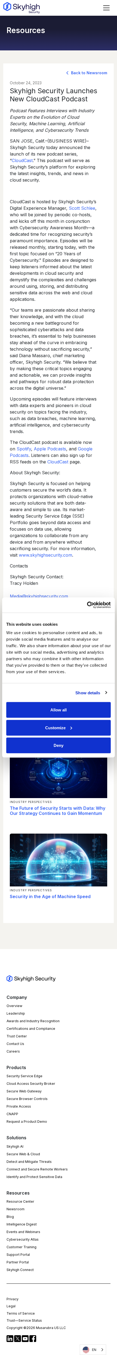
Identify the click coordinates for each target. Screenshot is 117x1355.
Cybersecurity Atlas (23, 1239)
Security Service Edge (24, 1076)
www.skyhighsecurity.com (45, 555)
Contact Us (15, 1044)
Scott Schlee (82, 208)
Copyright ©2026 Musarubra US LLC (36, 1328)
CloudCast (22, 160)
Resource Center (20, 1201)
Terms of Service (21, 1313)
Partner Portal (18, 1262)
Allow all (58, 710)
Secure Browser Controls (27, 1099)
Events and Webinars (23, 1232)
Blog (10, 1217)
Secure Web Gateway (24, 1091)
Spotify (24, 448)
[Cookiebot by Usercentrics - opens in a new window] (87, 605)
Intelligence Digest (22, 1224)
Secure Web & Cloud (23, 1154)
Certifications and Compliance (31, 1029)
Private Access (19, 1106)
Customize (55, 727)
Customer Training (21, 1247)
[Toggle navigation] (106, 8)
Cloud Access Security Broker (31, 1084)
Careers (13, 1051)
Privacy (13, 1299)
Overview (14, 1006)
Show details (87, 692)
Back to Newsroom (88, 72)
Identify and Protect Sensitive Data (34, 1177)
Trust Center (17, 1036)
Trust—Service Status (24, 1320)
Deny (58, 745)
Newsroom (15, 1209)
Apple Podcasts (50, 448)
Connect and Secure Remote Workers (37, 1169)
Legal (11, 1306)
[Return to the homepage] (21, 8)
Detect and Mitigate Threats (29, 1162)
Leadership (16, 1013)
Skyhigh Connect (20, 1270)
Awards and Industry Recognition (33, 1021)
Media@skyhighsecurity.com (39, 596)
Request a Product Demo (27, 1122)
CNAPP (12, 1114)
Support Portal (18, 1255)
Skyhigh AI (15, 1146)
